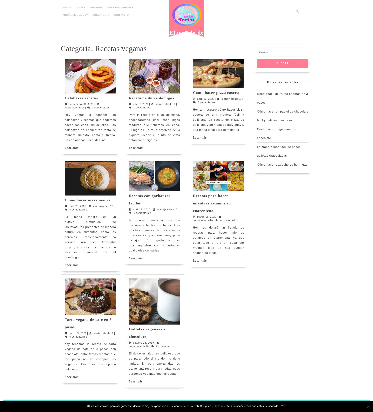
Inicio (67, 7)
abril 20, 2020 (77, 206)
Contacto (121, 15)
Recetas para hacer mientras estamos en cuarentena (212, 203)
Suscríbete (101, 15)
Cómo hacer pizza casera (216, 92)
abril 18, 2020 (141, 209)
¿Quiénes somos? (75, 15)
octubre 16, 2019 (143, 342)
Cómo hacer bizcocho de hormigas (282, 164)
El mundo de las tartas (186, 35)
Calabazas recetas (81, 98)
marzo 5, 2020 (78, 333)
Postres (96, 7)
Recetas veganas (120, 7)
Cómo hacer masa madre (88, 200)
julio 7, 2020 (141, 104)
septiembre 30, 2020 (81, 104)
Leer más (72, 147)
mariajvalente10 (75, 107)
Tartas (80, 7)
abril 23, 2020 (205, 99)
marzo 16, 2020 (206, 217)
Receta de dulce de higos (151, 98)
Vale (283, 406)
